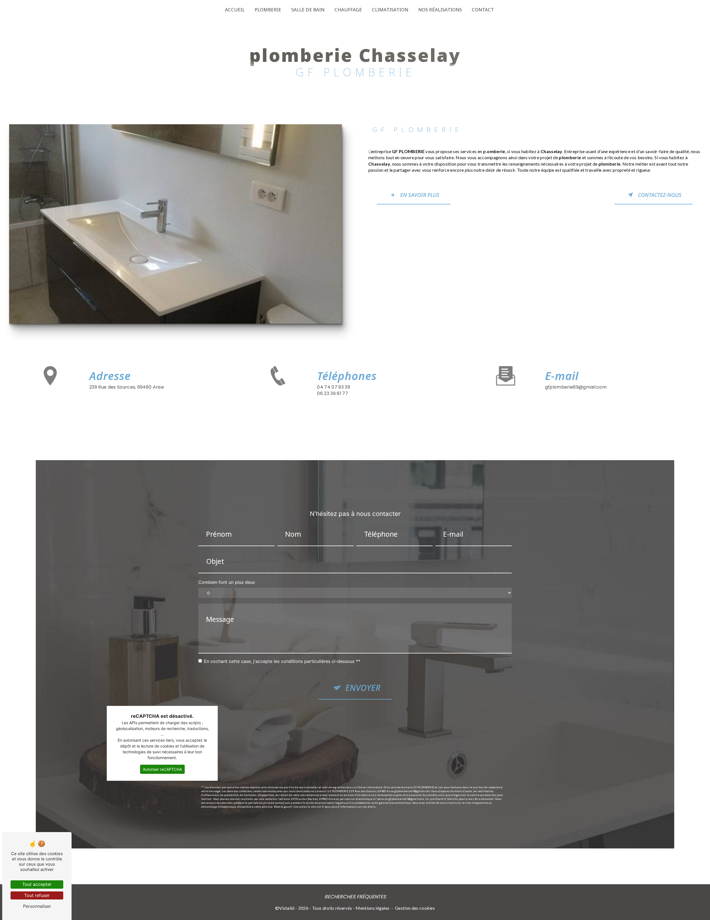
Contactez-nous (659, 195)
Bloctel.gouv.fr (283, 806)
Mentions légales (372, 908)
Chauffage (348, 9)
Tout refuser (37, 895)
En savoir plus (419, 195)
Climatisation (390, 9)
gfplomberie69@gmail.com (576, 387)
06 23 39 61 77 (332, 393)
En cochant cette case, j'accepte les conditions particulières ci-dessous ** (282, 661)
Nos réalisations (440, 9)
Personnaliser (37, 906)
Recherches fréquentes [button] (355, 896)
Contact (483, 9)
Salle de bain (307, 9)
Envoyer (363, 687)
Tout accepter (37, 884)
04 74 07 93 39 (333, 387)
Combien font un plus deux (226, 582)
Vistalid (287, 908)
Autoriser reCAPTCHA (162, 769)
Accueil (235, 9)
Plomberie (268, 9)
